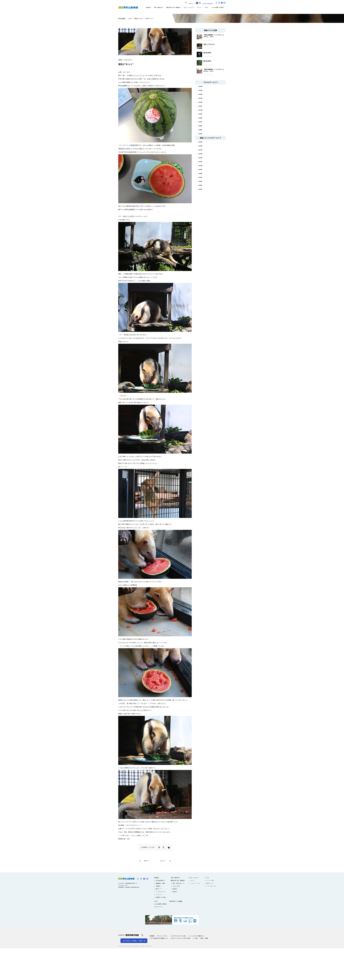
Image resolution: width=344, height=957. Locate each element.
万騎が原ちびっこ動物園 (175, 901)
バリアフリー (159, 894)
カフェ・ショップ (188, 7)
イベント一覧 (209, 880)
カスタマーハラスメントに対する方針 (180, 938)
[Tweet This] (163, 847)
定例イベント (209, 883)
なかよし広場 (176, 886)
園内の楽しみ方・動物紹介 (173, 7)
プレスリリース (158, 907)
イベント (199, 7)
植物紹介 (175, 891)
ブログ (206, 7)
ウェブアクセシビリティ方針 (178, 936)
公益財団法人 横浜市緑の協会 (128, 935)
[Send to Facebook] (159, 847)
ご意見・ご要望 (204, 938)
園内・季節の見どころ (178, 883)
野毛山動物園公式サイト (128, 7)
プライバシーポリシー (162, 936)
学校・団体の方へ (158, 7)
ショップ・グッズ (195, 883)
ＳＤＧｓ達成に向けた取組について (159, 938)
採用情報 (152, 936)
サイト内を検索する (186, 2)
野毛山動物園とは (160, 880)
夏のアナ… (147, 860)
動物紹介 (175, 889)
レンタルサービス (160, 891)
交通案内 (158, 886)
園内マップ (159, 889)
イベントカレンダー (211, 886)
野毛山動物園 (126, 878)
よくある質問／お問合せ (217, 7)
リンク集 (195, 938)
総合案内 (148, 7)
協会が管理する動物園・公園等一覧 (134, 941)
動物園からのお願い (161, 897)
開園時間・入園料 (160, 883)
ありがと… (163, 860)
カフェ (192, 880)
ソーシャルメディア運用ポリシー (196, 936)
